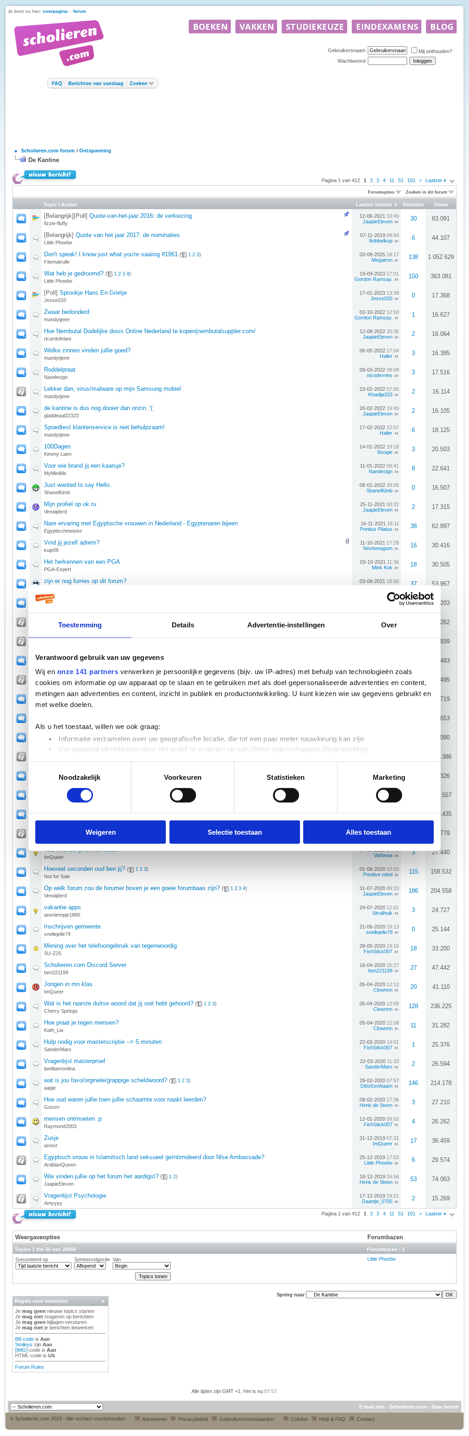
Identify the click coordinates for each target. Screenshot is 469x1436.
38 (413, 526)
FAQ (57, 83)
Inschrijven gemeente (72, 926)
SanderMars (57, 1049)
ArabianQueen (60, 1164)
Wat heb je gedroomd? (74, 273)
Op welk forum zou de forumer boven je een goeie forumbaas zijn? (132, 888)
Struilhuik (382, 913)
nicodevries (380, 375)
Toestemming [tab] (80, 625)
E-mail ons (372, 1406)
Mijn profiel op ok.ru (70, 504)
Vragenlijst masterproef (74, 1061)
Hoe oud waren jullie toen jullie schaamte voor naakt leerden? (125, 1099)
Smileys (24, 1344)
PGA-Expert (57, 569)
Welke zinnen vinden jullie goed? (87, 350)
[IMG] (21, 1350)
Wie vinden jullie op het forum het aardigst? (101, 1176)
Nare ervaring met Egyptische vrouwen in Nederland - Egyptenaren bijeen (141, 523)
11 (391, 180)
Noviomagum (378, 548)
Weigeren (101, 832)
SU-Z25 (52, 953)
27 (413, 967)
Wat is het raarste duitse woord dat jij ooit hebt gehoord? (118, 1003)
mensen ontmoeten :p (73, 1118)
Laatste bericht (374, 204)
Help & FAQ (331, 1419)
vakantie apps (62, 907)
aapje (50, 1087)
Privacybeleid (192, 1419)
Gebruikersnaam (346, 50)
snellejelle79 (57, 934)
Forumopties (381, 192)
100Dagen (57, 446)
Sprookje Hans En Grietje (93, 292)
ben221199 (56, 972)
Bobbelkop (381, 240)
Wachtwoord (351, 61)
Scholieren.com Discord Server (85, 964)
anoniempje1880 (62, 915)
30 (413, 218)
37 (413, 583)
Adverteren (154, 1419)
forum (79, 11)
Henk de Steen (376, 1105)
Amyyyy (53, 1203)
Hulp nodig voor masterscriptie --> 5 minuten (103, 1041)
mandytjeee (57, 319)
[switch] (183, 795)
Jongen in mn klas (68, 984)
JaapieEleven (378, 221)
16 (413, 545)
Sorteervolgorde (92, 1259)
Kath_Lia (53, 1030)
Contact (364, 1419)
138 (413, 257)
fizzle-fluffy (56, 223)
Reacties (413, 204)
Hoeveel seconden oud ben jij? (84, 868)
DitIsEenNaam (376, 1086)
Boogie (385, 452)
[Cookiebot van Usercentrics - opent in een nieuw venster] (394, 599)
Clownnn (383, 990)
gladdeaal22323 (61, 415)
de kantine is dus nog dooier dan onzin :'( (98, 408)
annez (51, 1145)
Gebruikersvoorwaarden (246, 1419)
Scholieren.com (408, 1406)
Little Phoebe (58, 242)
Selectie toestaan (234, 832)
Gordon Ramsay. (373, 279)
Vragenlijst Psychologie (75, 1195)
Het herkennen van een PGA (82, 561)
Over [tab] (389, 625)
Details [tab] (183, 625)
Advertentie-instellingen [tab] (286, 625)
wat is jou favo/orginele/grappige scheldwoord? (105, 1080)
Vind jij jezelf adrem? (71, 542)
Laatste (435, 180)
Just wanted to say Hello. (77, 484)
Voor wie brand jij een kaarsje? (84, 465)
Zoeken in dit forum (426, 192)
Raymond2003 (60, 1126)
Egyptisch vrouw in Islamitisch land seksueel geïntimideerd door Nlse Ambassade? (154, 1157)
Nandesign (56, 377)
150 (413, 276)
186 (413, 890)
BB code (24, 1339)
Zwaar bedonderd (66, 311)
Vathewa (383, 855)
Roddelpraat (60, 369)
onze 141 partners (88, 671)
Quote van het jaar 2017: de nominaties (128, 235)
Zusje (51, 1137)
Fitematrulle (57, 262)
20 (413, 986)
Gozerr (52, 1107)
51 (401, 180)
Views (441, 204)
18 (413, 564)
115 (413, 871)
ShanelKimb (57, 492)
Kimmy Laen (57, 454)
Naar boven (445, 1406)
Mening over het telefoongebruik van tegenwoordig (110, 945)
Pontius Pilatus (376, 529)
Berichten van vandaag (96, 83)
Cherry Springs (61, 1011)
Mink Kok (382, 567)
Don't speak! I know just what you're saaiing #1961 (111, 254)
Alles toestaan (368, 832)
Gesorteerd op (32, 1259)
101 (411, 180)
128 (413, 1006)
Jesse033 (55, 300)
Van (117, 1259)
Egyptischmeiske (63, 531)
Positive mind (378, 874)
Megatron (382, 260)
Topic (50, 204)
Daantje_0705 (377, 1201)
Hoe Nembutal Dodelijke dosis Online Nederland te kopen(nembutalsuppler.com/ (150, 331)
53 (413, 1179)
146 (413, 1083)
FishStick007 (378, 951)
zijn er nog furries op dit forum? (85, 581)
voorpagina (55, 11)
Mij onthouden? (435, 51)
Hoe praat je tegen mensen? (81, 1022)
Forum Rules (29, 1367)
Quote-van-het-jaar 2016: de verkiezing (140, 215)
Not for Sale (57, 876)
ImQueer (54, 857)
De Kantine (43, 160)
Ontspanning (95, 150)
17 (413, 1140)
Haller (386, 356)
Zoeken (138, 83)
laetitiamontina (59, 1068)
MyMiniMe (55, 473)
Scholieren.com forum (48, 150)
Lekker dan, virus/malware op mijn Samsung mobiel (112, 388)
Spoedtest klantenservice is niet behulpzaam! (104, 427)
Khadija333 (380, 394)
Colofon (298, 1419)
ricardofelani (57, 338)
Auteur (69, 204)
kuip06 (51, 550)
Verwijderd (55, 511)
